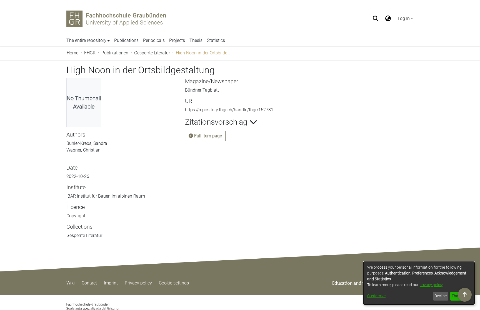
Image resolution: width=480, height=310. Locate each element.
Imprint (111, 283)
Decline (440, 296)
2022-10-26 (77, 176)
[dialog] (418, 283)
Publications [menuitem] (126, 40)
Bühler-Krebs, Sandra (86, 143)
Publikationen (114, 53)
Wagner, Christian (83, 150)
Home (72, 53)
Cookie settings (174, 283)
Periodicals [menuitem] (154, 40)
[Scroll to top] (465, 295)
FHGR (90, 53)
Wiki (70, 283)
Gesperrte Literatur (152, 53)
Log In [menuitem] (404, 18)
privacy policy (430, 285)
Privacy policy (138, 283)
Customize (376, 296)
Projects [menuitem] (177, 40)
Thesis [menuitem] (195, 40)
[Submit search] (375, 18)
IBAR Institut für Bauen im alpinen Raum (105, 196)
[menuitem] (388, 18)
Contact (89, 283)
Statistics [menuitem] (216, 40)
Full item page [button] (207, 135)
